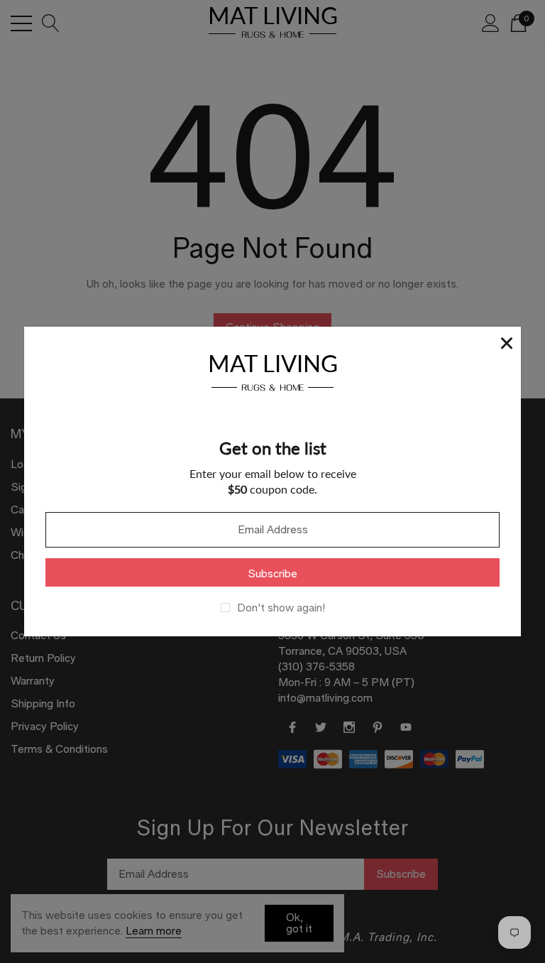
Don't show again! (281, 608)
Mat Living (273, 370)
